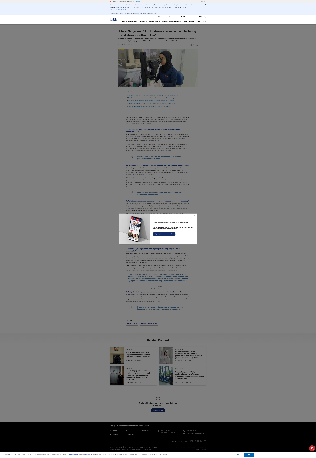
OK (249, 454)
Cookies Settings (236, 454)
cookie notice (87, 454)
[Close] (313, 455)
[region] (158, 455)
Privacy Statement (73, 454)
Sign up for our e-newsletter (164, 234)
